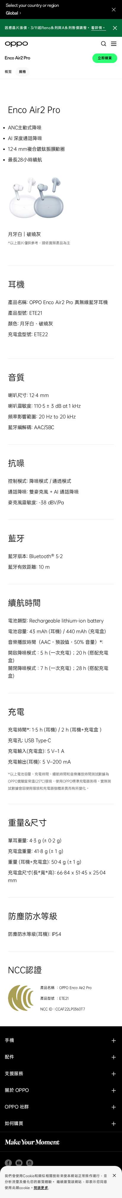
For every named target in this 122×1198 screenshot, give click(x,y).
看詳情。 (98, 28)
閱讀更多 (41, 1188)
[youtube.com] (19, 1163)
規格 (22, 72)
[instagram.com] (29, 1163)
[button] (115, 29)
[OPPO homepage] (16, 44)
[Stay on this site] (113, 9)
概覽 (8, 72)
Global (12, 13)
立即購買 (105, 58)
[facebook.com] (8, 1163)
